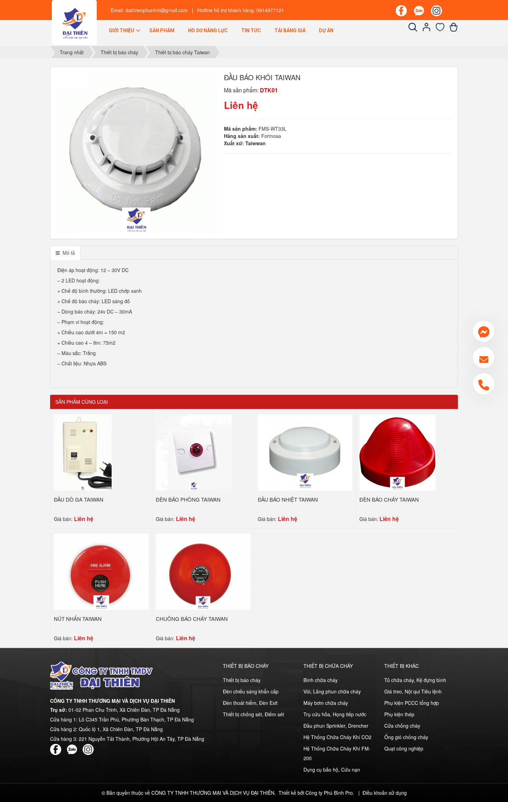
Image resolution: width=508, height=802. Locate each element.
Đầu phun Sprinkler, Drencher (335, 725)
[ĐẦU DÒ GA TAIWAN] (83, 451)
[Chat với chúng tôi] (483, 331)
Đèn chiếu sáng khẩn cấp (251, 691)
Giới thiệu (122, 30)
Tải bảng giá (289, 30)
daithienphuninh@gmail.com (156, 10)
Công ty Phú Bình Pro (329, 792)
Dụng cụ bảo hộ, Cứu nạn (331, 769)
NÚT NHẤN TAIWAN (78, 618)
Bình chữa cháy (320, 680)
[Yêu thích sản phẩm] (440, 29)
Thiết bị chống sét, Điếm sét (253, 714)
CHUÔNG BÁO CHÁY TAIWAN (192, 618)
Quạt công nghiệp (403, 748)
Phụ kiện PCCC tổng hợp (411, 702)
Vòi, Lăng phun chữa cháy (332, 691)
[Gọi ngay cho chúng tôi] (483, 383)
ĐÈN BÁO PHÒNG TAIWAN (188, 499)
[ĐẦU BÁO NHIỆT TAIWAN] (305, 451)
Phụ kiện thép (399, 714)
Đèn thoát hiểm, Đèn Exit (250, 702)
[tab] (65, 252)
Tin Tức (251, 30)
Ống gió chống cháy (406, 737)
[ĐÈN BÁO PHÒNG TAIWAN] (194, 451)
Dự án (326, 30)
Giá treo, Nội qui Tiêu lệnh (413, 691)
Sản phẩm (162, 30)
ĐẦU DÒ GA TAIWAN (78, 499)
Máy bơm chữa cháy (325, 702)
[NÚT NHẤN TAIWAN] (101, 570)
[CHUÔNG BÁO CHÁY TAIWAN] (203, 570)
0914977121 (270, 10)
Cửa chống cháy (402, 725)
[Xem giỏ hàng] (453, 29)
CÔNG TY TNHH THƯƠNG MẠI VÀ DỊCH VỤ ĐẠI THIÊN (212, 792)
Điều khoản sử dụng (385, 792)
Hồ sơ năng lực (208, 30)
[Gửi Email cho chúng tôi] (483, 357)
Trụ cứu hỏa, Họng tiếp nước (334, 714)
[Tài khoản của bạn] (426, 29)
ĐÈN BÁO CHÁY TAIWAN (389, 499)
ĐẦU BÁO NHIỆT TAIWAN (288, 499)
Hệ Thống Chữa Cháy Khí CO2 (337, 737)
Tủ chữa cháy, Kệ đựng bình (415, 680)
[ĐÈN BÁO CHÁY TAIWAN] (397, 451)
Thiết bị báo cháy (242, 680)
